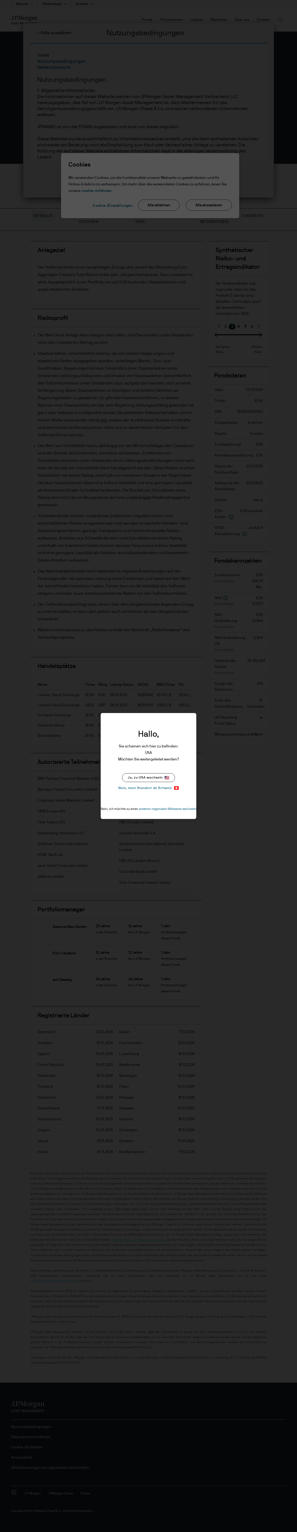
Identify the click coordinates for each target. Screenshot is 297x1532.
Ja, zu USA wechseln (145, 777)
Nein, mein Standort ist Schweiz (145, 788)
